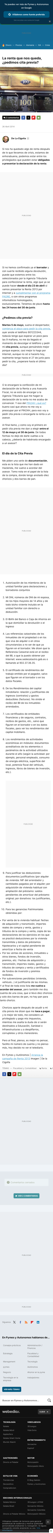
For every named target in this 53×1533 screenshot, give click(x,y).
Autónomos (32, 1367)
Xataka (6, 1426)
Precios (19, 45)
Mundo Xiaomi (9, 1442)
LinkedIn (38, 1322)
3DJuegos (31, 1426)
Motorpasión (33, 1462)
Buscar (49, 1400)
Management (9, 1361)
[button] (20, 138)
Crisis (47, 45)
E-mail (39, 118)
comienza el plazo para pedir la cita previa (26, 328)
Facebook (23, 118)
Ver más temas (12, 1389)
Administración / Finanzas (34, 1346)
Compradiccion (9, 1488)
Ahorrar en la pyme (36, 1372)
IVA (39, 45)
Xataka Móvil (8, 1430)
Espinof (30, 1448)
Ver (28, 1196)
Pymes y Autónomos (36, 1484)
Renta (44, 1068)
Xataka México (9, 1502)
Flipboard (33, 118)
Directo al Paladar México (14, 1514)
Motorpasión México (36, 1514)
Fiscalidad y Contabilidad (24, 1068)
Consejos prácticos (12, 1345)
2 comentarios (12, 118)
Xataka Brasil (8, 1506)
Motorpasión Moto (35, 1466)
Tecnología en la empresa (10, 1378)
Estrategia (7, 1353)
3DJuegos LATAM (35, 1502)
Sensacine (31, 1444)
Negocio (7, 1372)
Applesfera (8, 1434)
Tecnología (32, 1361)
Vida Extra (31, 1430)
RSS (26, 1322)
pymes (6, 1367)
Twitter (28, 118)
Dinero (8, 45)
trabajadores (33, 1377)
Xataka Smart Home (11, 1438)
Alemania (30, 45)
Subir (42, 1412)
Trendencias (8, 1480)
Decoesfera (8, 1484)
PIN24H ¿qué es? (36, 403)
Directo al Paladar (10, 1462)
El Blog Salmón (33, 1480)
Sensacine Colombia (36, 1510)
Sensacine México (35, 1506)
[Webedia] (11, 1413)
